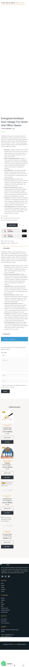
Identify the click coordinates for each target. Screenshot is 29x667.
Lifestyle (2, 585)
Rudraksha (3, 589)
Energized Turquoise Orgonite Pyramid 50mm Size (7, 465)
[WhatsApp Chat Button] (3, 663)
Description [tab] (7, 248)
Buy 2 (24, 231)
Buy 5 (24, 236)
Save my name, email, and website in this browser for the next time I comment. (13, 386)
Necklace (3, 600)
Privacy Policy (4, 619)
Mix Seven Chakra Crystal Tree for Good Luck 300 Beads (7, 536)
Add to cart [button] (4, 419)
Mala (2, 602)
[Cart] (23, 665)
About (2, 583)
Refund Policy (4, 621)
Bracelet (2, 598)
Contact (2, 591)
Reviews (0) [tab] (7, 334)
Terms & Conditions (5, 623)
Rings (2, 606)
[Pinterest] (9, 576)
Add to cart (12, 225)
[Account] (14, 665)
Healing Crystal (14, 243)
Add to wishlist (19, 225)
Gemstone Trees (7, 531)
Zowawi (14, 644)
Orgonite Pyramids (8, 462)
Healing (8, 243)
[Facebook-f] (2, 576)
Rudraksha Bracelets (5, 610)
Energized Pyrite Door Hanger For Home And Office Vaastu (7, 501)
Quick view (11, 419)
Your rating (4, 352)
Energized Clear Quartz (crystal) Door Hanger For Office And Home (7, 430)
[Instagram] (5, 576)
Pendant (2, 604)
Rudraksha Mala (4, 612)
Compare (22, 225)
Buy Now (7, 442)
